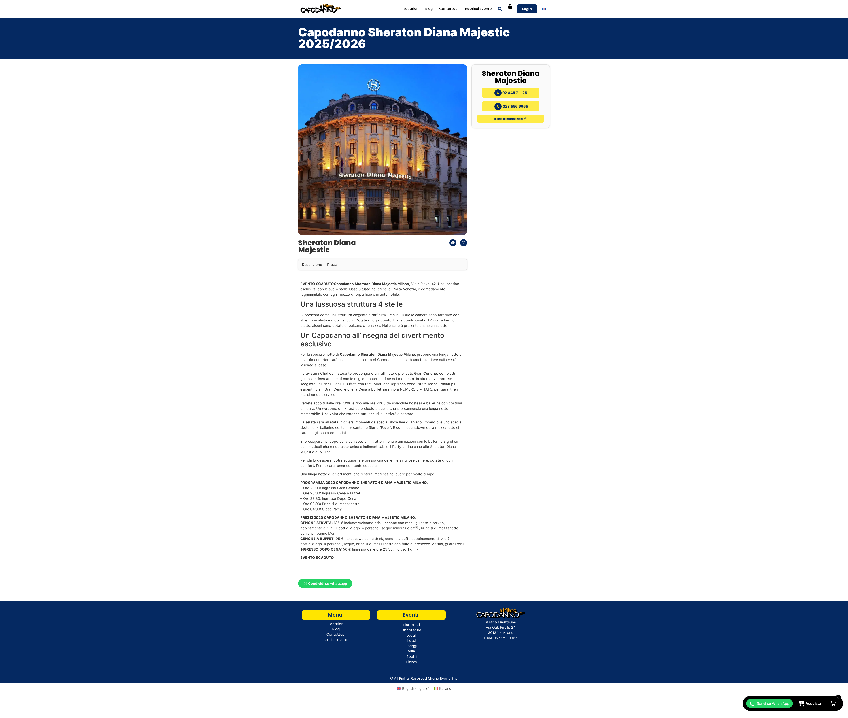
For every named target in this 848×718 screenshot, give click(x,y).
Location (411, 8)
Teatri (411, 656)
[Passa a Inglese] (544, 9)
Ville (411, 651)
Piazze (411, 661)
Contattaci (448, 8)
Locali (411, 635)
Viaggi (411, 645)
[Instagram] (463, 242)
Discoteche (411, 630)
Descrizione (312, 264)
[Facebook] (452, 242)
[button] (500, 9)
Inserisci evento (478, 8)
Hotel (411, 640)
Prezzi (332, 264)
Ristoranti (411, 624)
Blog (429, 8)
